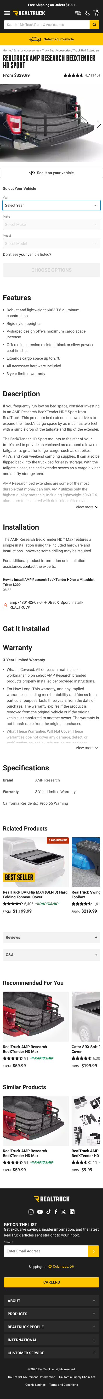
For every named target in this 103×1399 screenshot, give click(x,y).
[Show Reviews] (81, 75)
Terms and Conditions (63, 1384)
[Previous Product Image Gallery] (4, 124)
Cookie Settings (35, 1384)
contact (29, 566)
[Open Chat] (78, 13)
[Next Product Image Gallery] (98, 124)
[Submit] (93, 1251)
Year (6, 197)
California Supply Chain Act (77, 1377)
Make (6, 216)
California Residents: (35, 803)
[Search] (94, 24)
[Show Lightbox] (51, 123)
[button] (51, 1300)
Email (8, 1242)
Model (7, 235)
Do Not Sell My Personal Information (31, 1377)
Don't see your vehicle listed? (27, 254)
